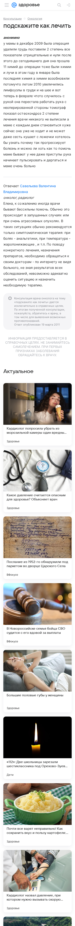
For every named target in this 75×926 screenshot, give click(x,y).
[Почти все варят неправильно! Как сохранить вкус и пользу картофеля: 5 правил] (37, 814)
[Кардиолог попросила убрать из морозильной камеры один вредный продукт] (37, 414)
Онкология (35, 18)
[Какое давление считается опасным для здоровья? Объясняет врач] (37, 481)
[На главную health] (28, 5)
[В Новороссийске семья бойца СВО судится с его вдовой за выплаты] (37, 614)
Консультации (12, 18)
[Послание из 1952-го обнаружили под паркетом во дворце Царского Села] (37, 547)
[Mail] (14, 5)
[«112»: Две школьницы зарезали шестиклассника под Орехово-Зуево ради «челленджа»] (37, 748)
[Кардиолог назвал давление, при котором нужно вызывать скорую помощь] (37, 881)
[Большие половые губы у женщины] (37, 681)
